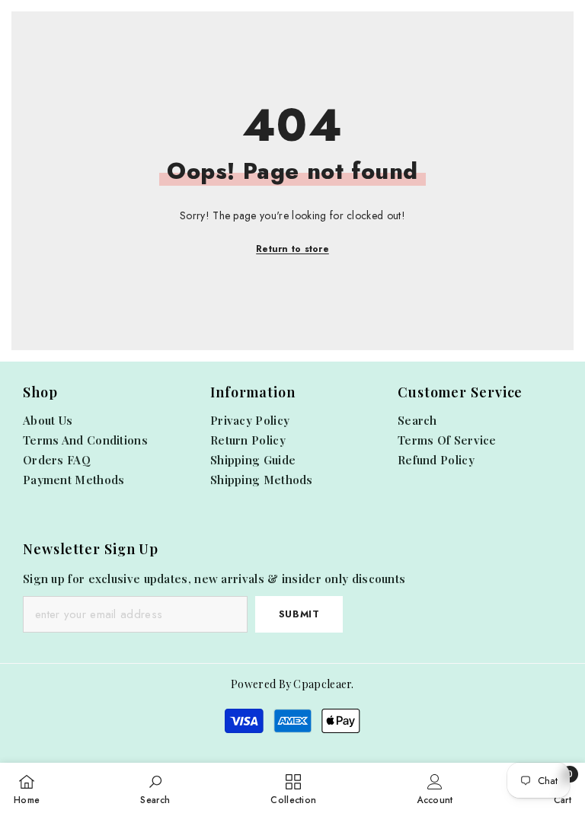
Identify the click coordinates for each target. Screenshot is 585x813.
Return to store (292, 249)
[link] (155, 788)
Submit (299, 614)
